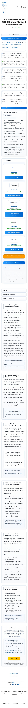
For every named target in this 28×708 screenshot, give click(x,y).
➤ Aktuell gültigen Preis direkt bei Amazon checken (14, 256)
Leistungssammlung (22, 692)
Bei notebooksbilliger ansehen (14, 214)
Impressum (23, 703)
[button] (17, 7)
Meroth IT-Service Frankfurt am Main (12, 691)
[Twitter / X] (12, 27)
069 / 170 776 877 (14, 658)
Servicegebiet (24, 691)
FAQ (2, 692)
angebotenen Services (12, 650)
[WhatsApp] (18, 27)
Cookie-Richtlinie (6, 703)
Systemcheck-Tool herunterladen (10, 692)
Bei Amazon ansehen (14, 177)
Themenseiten (14, 694)
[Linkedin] (15, 27)
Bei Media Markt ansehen (14, 249)
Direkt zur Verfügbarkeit (14, 34)
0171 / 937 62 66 (15, 684)
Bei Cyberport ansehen (14, 232)
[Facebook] (9, 27)
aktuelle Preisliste (11, 649)
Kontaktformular (9, 652)
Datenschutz (15, 703)
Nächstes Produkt (14, 676)
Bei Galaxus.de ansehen (14, 195)
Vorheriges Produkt (14, 673)
